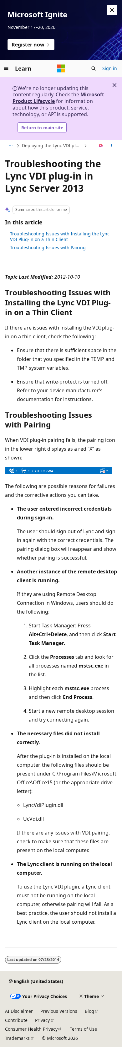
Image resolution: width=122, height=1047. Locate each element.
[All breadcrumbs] (10, 146)
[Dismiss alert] (112, 10)
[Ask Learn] (101, 146)
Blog (89, 1011)
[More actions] (111, 146)
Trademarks (17, 1038)
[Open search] (93, 68)
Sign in (109, 68)
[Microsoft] (61, 68)
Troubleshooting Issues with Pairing (48, 247)
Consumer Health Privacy (31, 1029)
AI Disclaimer (19, 1011)
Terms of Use (83, 1029)
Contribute (16, 1020)
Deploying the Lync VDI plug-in (52, 145)
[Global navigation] (6, 68)
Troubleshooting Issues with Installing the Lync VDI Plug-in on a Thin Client (59, 236)
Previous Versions (58, 1011)
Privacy (42, 1020)
